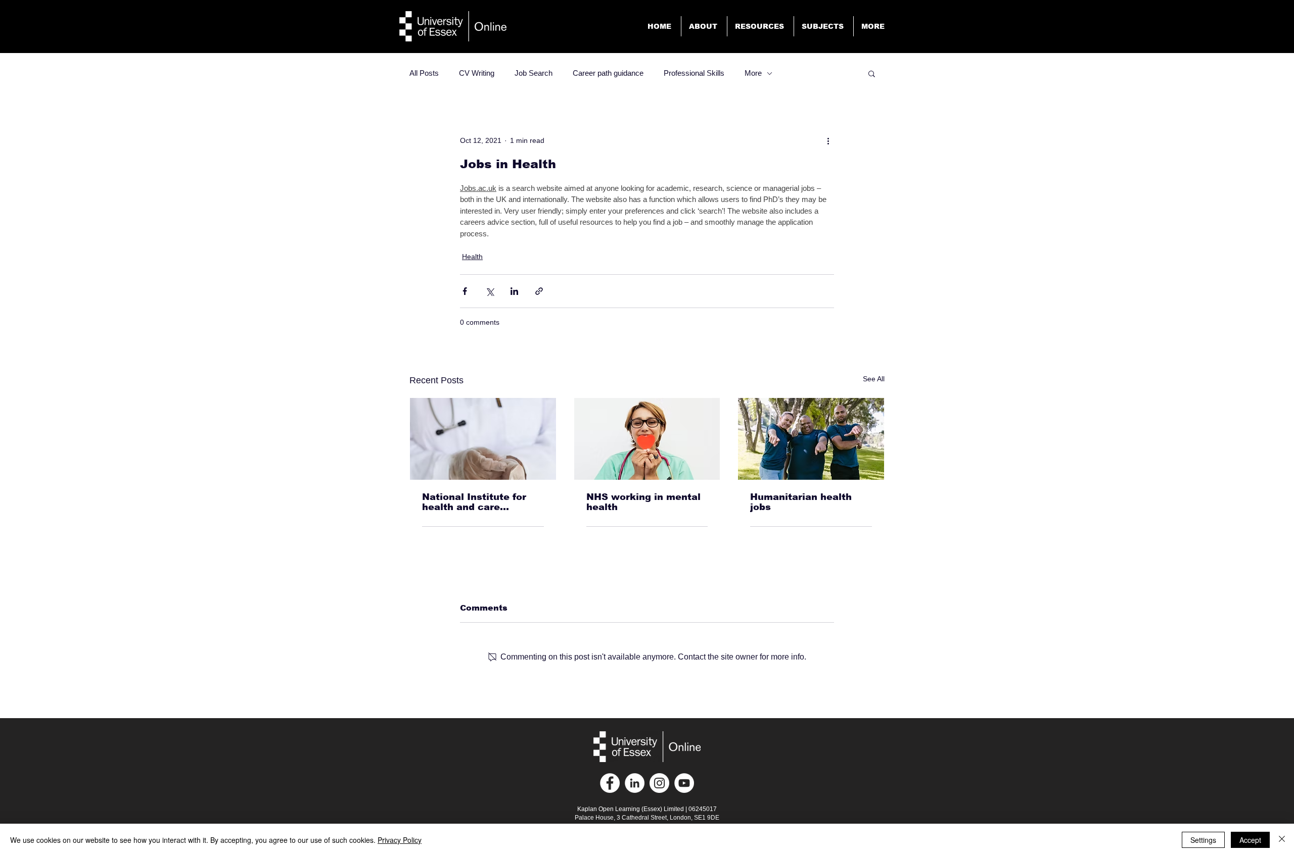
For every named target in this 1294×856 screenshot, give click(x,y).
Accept (1250, 840)
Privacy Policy (400, 840)
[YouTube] (684, 783)
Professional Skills (694, 73)
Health (472, 257)
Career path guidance (608, 73)
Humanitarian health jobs (801, 502)
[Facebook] (610, 783)
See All (874, 379)
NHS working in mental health (643, 502)
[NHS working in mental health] (647, 439)
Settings (1203, 840)
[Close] (1282, 840)
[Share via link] (539, 291)
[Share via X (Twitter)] (489, 291)
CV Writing (476, 73)
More (753, 73)
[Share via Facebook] (465, 291)
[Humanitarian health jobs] (811, 439)
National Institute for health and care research (474, 502)
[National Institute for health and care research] (483, 439)
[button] (874, 26)
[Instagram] (659, 783)
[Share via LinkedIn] (514, 291)
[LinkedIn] (634, 783)
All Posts (424, 73)
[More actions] (828, 140)
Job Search (533, 73)
